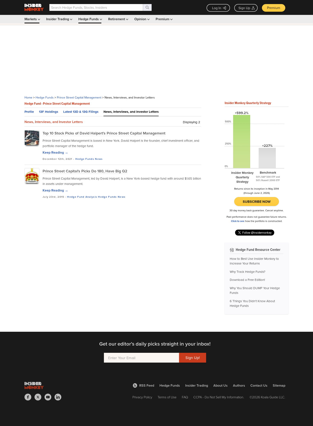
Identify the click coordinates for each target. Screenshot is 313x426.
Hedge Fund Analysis (82, 197)
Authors (239, 385)
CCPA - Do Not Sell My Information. (218, 397)
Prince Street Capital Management (79, 97)
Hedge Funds (89, 19)
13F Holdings (48, 111)
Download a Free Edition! (247, 279)
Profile (29, 111)
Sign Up (244, 8)
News (99, 159)
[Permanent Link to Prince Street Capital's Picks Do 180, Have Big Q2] (32, 175)
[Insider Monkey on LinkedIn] (60, 397)
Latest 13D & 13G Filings (80, 111)
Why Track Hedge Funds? (247, 271)
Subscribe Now (257, 201)
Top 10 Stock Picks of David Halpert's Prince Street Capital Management (104, 133)
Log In (216, 8)
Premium (273, 7)
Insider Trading (58, 19)
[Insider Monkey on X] (39, 397)
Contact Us (258, 385)
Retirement (117, 19)
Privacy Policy (142, 397)
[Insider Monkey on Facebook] (29, 397)
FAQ (185, 397)
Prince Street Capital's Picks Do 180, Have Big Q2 (85, 171)
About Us (220, 385)
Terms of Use (167, 397)
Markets (31, 19)
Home (28, 97)
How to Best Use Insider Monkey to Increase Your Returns (254, 261)
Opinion (140, 19)
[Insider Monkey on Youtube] (50, 397)
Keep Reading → (55, 152)
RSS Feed (146, 385)
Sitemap (279, 385)
